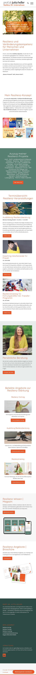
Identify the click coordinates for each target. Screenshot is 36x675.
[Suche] (27, 3)
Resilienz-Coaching (7, 631)
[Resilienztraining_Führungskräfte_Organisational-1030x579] (17, 285)
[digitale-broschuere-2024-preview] (18, 573)
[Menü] (31, 3)
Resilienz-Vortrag (7, 627)
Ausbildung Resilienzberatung (10, 633)
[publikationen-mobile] (18, 128)
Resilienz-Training (7, 629)
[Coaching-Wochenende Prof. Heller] (17, 246)
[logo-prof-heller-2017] (15, 3)
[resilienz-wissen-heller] (17, 526)
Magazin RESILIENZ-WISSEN (9, 635)
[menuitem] (27, 3)
